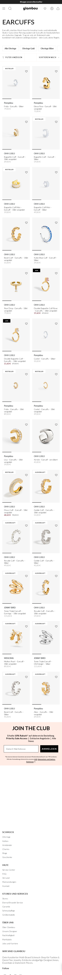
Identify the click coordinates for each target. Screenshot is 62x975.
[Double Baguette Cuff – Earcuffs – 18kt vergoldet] (16, 334)
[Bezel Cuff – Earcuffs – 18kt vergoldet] (16, 233)
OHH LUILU (9, 153)
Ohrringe (6, 837)
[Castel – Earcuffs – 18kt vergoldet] (46, 385)
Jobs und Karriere (10, 943)
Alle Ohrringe (10, 48)
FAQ (4, 874)
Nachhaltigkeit (8, 935)
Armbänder (7, 845)
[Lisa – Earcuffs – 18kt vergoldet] (16, 435)
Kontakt (6, 886)
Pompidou (8, 103)
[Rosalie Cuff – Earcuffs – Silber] (16, 536)
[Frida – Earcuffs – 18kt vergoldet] (16, 385)
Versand (6, 878)
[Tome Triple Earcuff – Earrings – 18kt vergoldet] (16, 587)
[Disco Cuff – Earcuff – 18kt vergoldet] (16, 486)
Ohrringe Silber (47, 48)
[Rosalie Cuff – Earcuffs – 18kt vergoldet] (46, 587)
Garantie (6, 906)
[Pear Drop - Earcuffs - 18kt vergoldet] (16, 284)
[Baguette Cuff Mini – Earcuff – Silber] (46, 183)
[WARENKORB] (58, 8)
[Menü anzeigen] (4, 8)
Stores (5, 898)
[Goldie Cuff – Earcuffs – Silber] (46, 536)
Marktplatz (7, 939)
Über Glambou (8, 927)
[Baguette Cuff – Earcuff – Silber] (46, 133)
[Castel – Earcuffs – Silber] (46, 334)
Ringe (4, 853)
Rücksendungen (9, 882)
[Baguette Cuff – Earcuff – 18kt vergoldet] (16, 133)
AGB (35, 759)
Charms (5, 849)
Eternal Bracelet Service (12, 902)
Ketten (5, 841)
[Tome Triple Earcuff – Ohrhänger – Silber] (46, 637)
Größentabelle (8, 915)
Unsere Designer (9, 931)
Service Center (8, 870)
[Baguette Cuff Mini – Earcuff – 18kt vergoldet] (16, 183)
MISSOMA (9, 658)
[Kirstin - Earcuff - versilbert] (46, 435)
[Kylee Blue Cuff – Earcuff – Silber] (46, 233)
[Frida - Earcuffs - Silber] (16, 82)
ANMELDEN (49, 748)
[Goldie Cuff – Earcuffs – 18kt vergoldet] (46, 486)
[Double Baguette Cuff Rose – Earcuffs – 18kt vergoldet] (46, 284)
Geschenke (7, 857)
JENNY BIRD (10, 607)
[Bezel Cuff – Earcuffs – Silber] (16, 688)
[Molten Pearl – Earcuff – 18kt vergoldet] (16, 637)
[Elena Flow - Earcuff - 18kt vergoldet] (46, 82)
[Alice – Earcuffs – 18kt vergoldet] (46, 688)
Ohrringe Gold (28, 48)
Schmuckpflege (8, 910)
